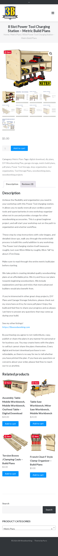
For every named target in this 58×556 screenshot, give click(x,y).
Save (9, 52)
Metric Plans (16, 34)
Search (5, 503)
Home (6, 34)
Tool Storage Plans (23, 171)
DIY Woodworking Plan (13, 163)
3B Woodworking (25, 540)
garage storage (31, 163)
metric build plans (47, 163)
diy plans (49, 159)
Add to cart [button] (10, 423)
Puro (45, 540)
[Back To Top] (50, 548)
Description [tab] (12, 184)
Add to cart (19, 148)
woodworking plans (41, 171)
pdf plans (6, 167)
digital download (37, 159)
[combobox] (29, 528)
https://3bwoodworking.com (16, 327)
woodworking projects (12, 174)
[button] (51, 53)
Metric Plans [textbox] (28, 529)
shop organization (39, 167)
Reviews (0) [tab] (27, 184)
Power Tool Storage (21, 167)
